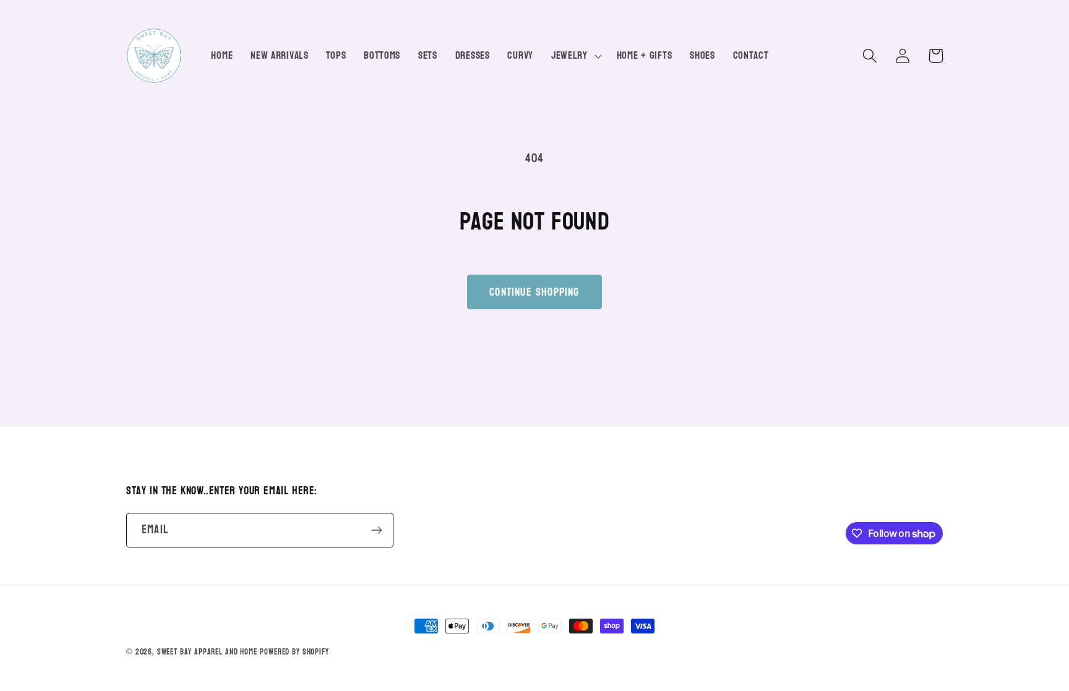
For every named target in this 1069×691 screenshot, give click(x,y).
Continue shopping (534, 292)
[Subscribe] (376, 530)
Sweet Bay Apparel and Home (207, 652)
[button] (574, 55)
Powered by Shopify (294, 652)
